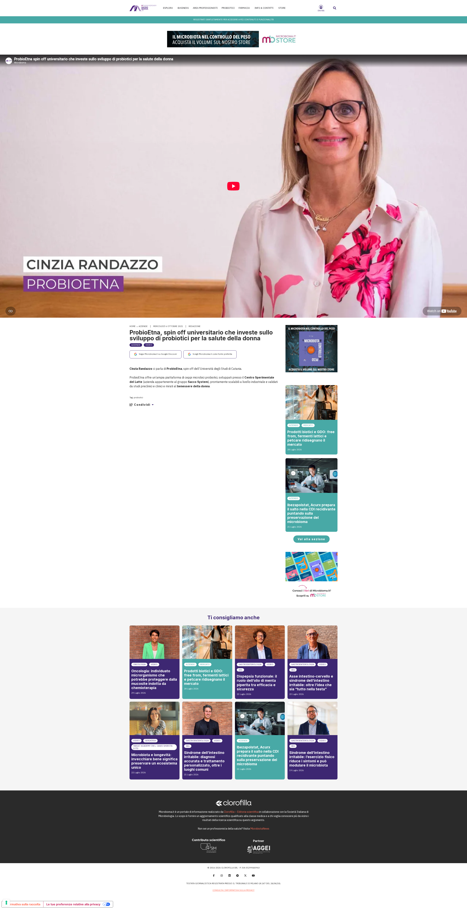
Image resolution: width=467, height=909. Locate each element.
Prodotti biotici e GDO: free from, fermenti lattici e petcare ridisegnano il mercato (311, 438)
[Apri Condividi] (152, 404)
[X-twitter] (245, 875)
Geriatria (150, 740)
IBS (240, 670)
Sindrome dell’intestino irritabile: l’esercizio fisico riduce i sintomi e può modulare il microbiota (311, 758)
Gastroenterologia (250, 664)
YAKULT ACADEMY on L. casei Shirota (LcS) (152, 747)
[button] (334, 8)
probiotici (138, 397)
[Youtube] (253, 875)
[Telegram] (237, 875)
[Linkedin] (229, 875)
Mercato (308, 425)
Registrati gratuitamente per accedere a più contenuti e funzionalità (233, 19)
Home (133, 326)
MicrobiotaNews (259, 828)
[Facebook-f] (214, 875)
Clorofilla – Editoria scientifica (241, 811)
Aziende (143, 326)
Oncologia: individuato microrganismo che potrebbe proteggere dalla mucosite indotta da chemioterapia (154, 679)
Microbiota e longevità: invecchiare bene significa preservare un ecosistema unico (154, 761)
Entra (321, 10)
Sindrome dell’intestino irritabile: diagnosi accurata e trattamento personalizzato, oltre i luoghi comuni (204, 761)
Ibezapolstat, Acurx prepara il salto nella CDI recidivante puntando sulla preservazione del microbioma (311, 513)
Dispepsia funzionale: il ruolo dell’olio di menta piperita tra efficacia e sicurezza (257, 682)
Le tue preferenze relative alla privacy (73, 904)
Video (149, 345)
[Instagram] (222, 875)
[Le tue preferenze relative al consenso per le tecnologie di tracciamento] (6, 902)
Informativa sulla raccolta (22, 904)
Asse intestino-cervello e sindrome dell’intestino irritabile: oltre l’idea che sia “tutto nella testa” (311, 682)
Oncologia (139, 664)
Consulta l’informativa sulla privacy (233, 890)
